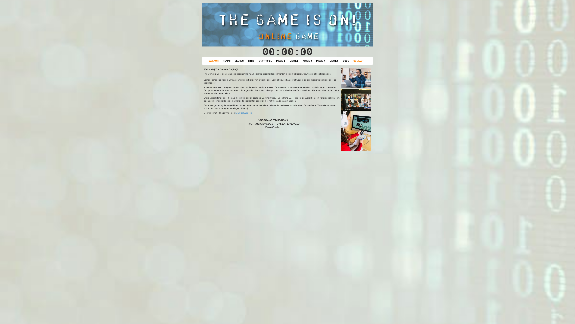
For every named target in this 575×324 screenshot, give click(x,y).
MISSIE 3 (307, 61)
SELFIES (239, 61)
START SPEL (265, 61)
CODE (346, 61)
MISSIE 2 (294, 61)
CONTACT (358, 61)
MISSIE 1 (280, 61)
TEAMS (226, 61)
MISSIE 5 (334, 61)
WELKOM (214, 61)
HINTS (251, 61)
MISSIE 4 (320, 61)
